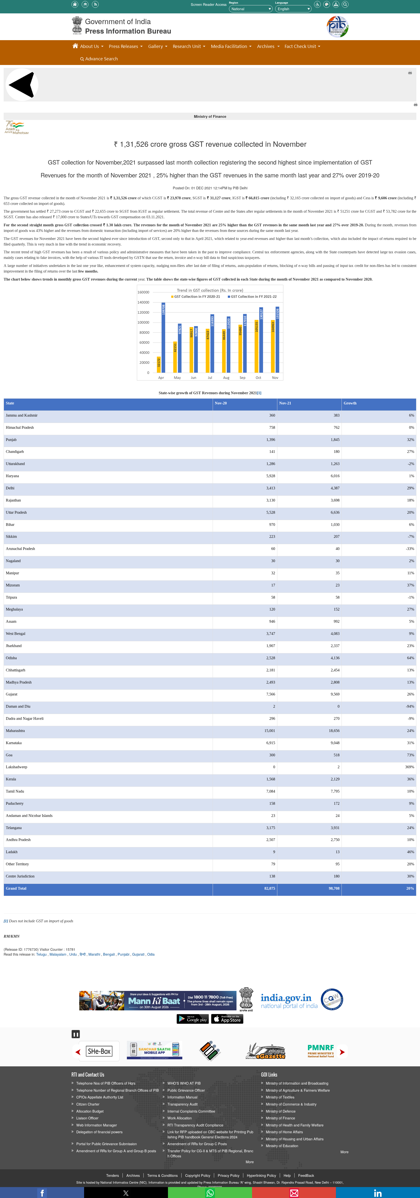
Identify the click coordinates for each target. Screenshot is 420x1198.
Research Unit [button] (187, 46)
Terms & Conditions (162, 1175)
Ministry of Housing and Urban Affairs (295, 1138)
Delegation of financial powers (99, 1131)
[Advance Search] (345, 3)
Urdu (73, 954)
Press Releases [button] (123, 46)
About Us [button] (89, 46)
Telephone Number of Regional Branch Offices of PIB (117, 1090)
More (250, 1161)
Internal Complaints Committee (191, 1111)
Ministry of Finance (280, 1117)
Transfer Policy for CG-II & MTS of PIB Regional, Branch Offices (210, 1153)
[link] (157, 999)
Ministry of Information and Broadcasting (297, 1083)
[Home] (75, 46)
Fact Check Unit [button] (300, 46)
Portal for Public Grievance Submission (106, 1143)
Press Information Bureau (128, 31)
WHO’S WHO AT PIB (184, 1083)
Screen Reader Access (209, 4)
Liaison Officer (87, 1117)
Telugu (42, 954)
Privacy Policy (228, 1175)
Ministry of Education (282, 1145)
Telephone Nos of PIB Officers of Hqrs (105, 1083)
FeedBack (306, 1175)
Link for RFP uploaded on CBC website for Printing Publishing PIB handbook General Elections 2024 (210, 1134)
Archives (133, 1175)
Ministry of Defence (281, 1111)
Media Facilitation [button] (229, 46)
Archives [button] (265, 46)
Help (287, 1175)
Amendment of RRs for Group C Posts (197, 1143)
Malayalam (58, 954)
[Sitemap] (336, 3)
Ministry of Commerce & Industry (291, 1104)
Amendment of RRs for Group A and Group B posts (116, 1150)
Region (233, 2)
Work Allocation (179, 1117)
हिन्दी (83, 954)
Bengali (109, 954)
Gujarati (138, 954)
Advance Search (101, 58)
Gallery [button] (155, 46)
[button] (317, 3)
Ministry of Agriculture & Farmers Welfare (298, 1090)
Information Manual (182, 1096)
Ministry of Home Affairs (284, 1131)
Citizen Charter (87, 1104)
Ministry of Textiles (280, 1096)
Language (281, 2)
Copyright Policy (197, 1175)
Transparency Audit (182, 1104)
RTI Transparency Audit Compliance (195, 1124)
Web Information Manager (96, 1124)
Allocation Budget (90, 1111)
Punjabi (124, 954)
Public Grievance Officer (186, 1090)
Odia (151, 954)
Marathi (94, 954)
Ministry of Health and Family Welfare (295, 1124)
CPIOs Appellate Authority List (99, 1096)
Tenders (112, 1175)
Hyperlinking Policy (261, 1175)
